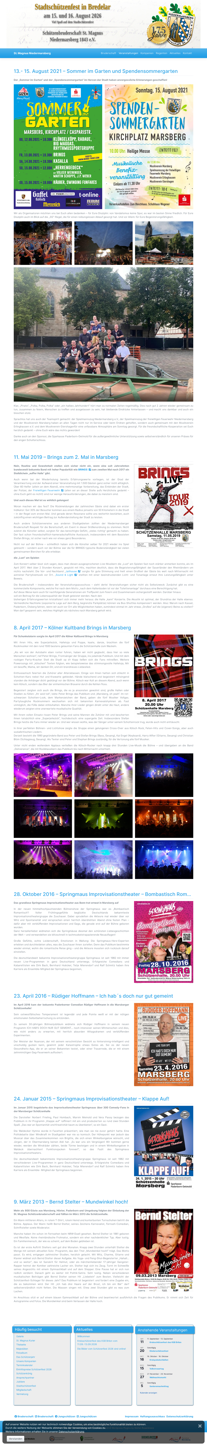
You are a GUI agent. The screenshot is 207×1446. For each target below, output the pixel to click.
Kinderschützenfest (159, 1351)
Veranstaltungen (128, 53)
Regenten (161, 53)
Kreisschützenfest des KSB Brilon (165, 1342)
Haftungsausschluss (152, 1416)
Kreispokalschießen (159, 1360)
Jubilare (20, 1381)
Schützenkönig (24, 1373)
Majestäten (22, 1348)
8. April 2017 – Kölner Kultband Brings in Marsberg (72, 628)
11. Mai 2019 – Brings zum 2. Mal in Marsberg (66, 457)
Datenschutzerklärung (179, 1416)
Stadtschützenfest (26, 1385)
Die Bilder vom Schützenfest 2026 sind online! (101, 1348)
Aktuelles (175, 53)
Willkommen (83, 1336)
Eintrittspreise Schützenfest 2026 (34, 1369)
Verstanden (15, 1438)
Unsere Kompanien (26, 1361)
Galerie (20, 1336)
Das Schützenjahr (25, 1357)
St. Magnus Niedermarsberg (32, 53)
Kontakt (187, 53)
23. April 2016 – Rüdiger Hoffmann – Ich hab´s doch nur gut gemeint (93, 996)
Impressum (132, 1416)
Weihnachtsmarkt (158, 1377)
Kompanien (147, 53)
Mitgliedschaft (23, 1389)
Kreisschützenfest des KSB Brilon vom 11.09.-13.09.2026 (97, 1342)
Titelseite (21, 1344)
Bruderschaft (108, 53)
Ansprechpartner (25, 1377)
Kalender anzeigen (148, 1393)
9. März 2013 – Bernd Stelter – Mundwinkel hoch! (71, 1202)
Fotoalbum (21, 1352)
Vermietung (22, 1394)
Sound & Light (64, 574)
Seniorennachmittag (159, 1386)
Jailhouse (71, 571)
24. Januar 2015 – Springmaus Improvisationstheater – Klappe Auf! (91, 1099)
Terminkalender (24, 1365)
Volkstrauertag (157, 1368)
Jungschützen (66, 1416)
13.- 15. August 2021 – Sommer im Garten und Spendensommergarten (96, 71)
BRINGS (82, 469)
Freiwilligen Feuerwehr (46, 490)
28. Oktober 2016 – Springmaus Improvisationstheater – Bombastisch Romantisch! (110, 894)
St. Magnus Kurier (25, 1340)
